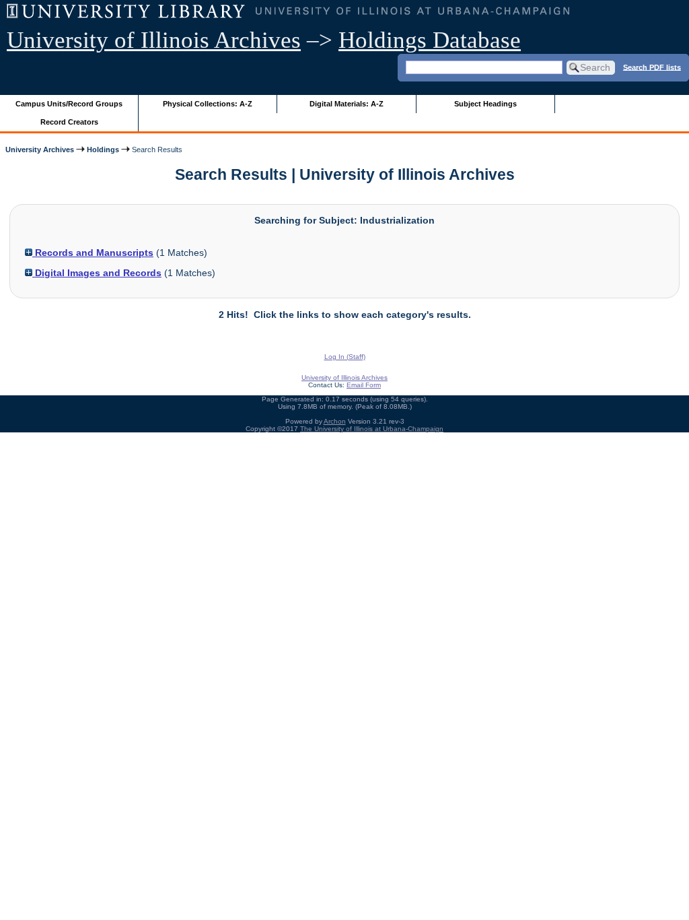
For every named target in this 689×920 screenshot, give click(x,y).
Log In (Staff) (344, 356)
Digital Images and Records (96, 272)
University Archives (39, 149)
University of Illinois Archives (154, 40)
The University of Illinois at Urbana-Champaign (371, 428)
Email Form (364, 385)
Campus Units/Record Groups (68, 104)
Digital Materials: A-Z (347, 104)
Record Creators (69, 122)
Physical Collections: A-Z (207, 104)
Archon (335, 421)
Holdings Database (429, 40)
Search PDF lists (652, 67)
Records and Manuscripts (92, 252)
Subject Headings (485, 104)
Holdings (103, 149)
